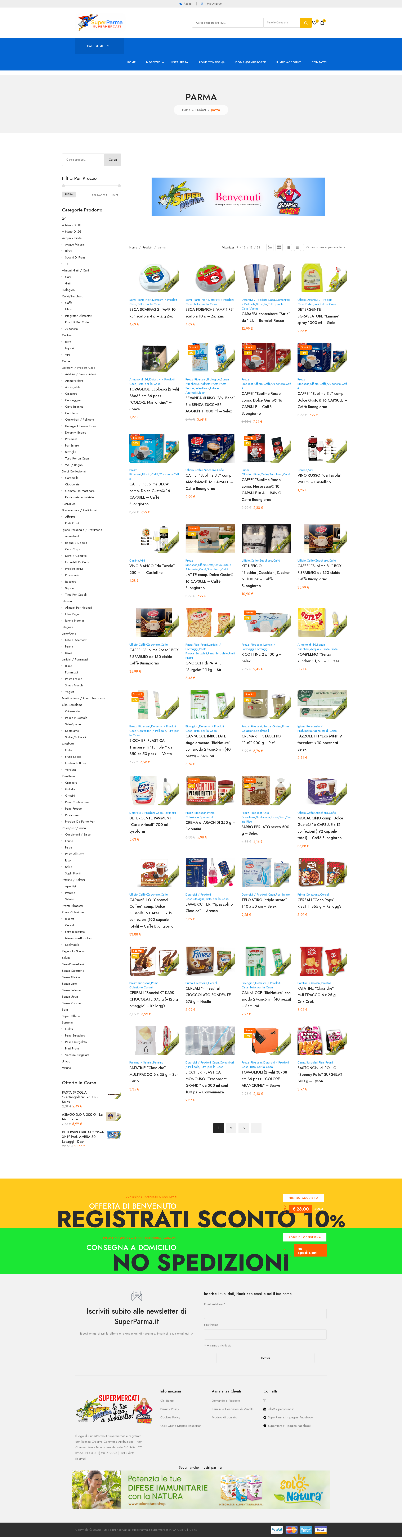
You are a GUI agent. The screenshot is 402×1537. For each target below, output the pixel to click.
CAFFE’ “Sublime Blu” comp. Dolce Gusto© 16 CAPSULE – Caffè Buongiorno (322, 400)
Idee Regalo (73, 614)
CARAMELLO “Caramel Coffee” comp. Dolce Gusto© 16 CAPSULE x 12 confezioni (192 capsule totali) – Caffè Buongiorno (151, 913)
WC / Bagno (74, 465)
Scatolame (72, 730)
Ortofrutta (68, 743)
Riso (68, 860)
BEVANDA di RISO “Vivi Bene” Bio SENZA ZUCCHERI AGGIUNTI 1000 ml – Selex (210, 404)
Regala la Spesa (73, 951)
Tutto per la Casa (77, 458)
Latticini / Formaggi (75, 659)
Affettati (70, 516)
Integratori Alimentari (78, 316)
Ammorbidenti (74, 380)
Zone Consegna (212, 62)
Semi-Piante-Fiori (73, 964)
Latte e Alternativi (76, 640)
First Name (211, 1324)
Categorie (95, 46)
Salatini (69, 899)
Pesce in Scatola (76, 717)
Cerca (113, 159)
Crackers (71, 782)
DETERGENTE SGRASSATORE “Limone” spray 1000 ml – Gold (319, 316)
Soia (65, 1009)
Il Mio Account (288, 62)
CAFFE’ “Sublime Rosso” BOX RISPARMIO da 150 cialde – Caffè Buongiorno (154, 656)
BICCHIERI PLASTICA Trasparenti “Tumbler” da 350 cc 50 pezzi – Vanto (151, 747)
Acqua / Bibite (72, 238)
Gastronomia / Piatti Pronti (79, 510)
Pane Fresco (73, 808)
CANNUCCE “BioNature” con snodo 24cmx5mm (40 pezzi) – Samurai (266, 999)
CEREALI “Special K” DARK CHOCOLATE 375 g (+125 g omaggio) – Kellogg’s (153, 999)
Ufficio (66, 1061)
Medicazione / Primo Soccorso (83, 698)
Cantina (67, 335)
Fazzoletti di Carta (77, 562)
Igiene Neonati (74, 620)
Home (131, 62)
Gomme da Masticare (80, 491)
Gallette (70, 789)
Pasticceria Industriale (79, 497)
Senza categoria (73, 970)
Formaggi (71, 672)
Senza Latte (69, 983)
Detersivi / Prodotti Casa (78, 367)
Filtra (69, 194)
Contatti (319, 62)
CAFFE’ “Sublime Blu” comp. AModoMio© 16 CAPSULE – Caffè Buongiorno (209, 482)
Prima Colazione (73, 912)
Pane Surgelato (75, 1035)
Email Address (214, 1304)
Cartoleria (71, 413)
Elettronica (69, 504)
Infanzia (67, 601)
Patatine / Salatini (73, 880)
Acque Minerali (75, 244)
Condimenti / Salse (78, 834)
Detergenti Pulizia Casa (80, 426)
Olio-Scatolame (72, 705)
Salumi (66, 957)
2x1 (64, 218)
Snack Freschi (74, 685)
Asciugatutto (73, 387)
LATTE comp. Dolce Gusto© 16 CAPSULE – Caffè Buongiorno (209, 581)
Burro (68, 666)
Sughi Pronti (73, 873)
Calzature (71, 393)
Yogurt (69, 692)
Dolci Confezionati (74, 471)
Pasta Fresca (73, 679)
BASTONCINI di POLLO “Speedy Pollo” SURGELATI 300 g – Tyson (320, 1074)
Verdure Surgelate (77, 1055)
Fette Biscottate (75, 931)
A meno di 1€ (71, 225)
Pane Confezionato (77, 802)
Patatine (70, 893)
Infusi (68, 309)
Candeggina (73, 400)
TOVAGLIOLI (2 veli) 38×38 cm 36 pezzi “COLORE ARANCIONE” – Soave (264, 1079)
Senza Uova (70, 996)
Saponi (69, 588)
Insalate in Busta (75, 763)
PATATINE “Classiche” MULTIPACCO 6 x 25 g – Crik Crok (318, 995)
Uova (68, 653)
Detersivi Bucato (75, 432)
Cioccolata (72, 484)
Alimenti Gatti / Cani (75, 270)
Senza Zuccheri (72, 1003)
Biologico (68, 290)
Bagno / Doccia (76, 542)
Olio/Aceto (72, 711)
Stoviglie (70, 452)
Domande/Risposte (250, 62)
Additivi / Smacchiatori (80, 374)
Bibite (68, 251)
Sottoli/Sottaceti (75, 737)
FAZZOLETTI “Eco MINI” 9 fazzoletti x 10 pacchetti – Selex (320, 742)
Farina (69, 841)
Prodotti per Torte (77, 322)
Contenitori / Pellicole (79, 419)
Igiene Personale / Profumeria (82, 529)
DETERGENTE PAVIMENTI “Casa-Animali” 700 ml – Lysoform (150, 824)
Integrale (67, 627)
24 (258, 247)
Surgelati (67, 1022)
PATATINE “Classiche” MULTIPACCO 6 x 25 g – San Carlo (153, 1074)
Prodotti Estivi (74, 568)
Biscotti (69, 918)
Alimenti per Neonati (78, 607)
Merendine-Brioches (78, 938)
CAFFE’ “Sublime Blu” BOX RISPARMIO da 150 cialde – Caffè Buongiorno (321, 572)
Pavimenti (71, 439)
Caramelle (72, 478)
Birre (68, 341)
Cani (68, 277)
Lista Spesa (179, 62)
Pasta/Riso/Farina (74, 828)
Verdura (70, 769)
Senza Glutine (71, 977)
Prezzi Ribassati (72, 906)
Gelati (69, 1029)
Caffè (68, 303)
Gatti (68, 283)
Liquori (69, 348)
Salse (68, 867)
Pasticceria (72, 815)
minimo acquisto (303, 1198)
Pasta (68, 847)
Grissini (70, 795)
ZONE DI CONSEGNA (305, 1237)
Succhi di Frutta (75, 257)
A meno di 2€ (71, 231)
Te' (67, 264)
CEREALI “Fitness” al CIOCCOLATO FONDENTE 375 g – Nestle (208, 995)
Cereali (70, 925)
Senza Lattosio (71, 990)
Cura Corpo (73, 549)
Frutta (68, 750)
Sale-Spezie (73, 724)
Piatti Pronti (72, 523)
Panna (69, 646)
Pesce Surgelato (76, 1042)
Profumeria (72, 575)
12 (243, 247)
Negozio (153, 62)
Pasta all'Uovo (75, 854)
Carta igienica (74, 406)
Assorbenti (72, 536)
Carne (66, 361)
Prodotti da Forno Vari (80, 821)
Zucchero (71, 328)
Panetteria (68, 776)
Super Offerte (71, 1016)
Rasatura (70, 581)
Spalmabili (72, 944)
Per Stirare (72, 445)
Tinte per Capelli (76, 594)
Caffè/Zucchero (72, 296)
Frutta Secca (73, 756)
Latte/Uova (69, 633)
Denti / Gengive (76, 555)
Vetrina (66, 1068)
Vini (67, 354)
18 (251, 247)
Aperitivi (70, 886)
